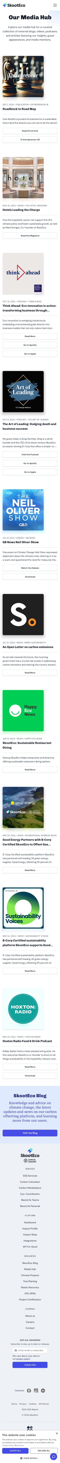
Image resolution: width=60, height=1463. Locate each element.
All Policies (44, 1404)
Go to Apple (30, 353)
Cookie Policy (7, 1445)
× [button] (57, 1433)
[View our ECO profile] (30, 1429)
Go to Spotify (30, 345)
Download (30, 576)
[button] (7, 1)
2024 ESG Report (30, 1409)
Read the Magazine (30, 235)
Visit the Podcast (30, 454)
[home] (14, 5)
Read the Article (30, 131)
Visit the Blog (30, 1132)
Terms (14, 1404)
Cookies (32, 1404)
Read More (30, 336)
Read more (19, 1445)
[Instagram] (36, 1390)
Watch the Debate (30, 568)
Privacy (23, 1404)
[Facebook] (29, 1390)
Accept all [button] (15, 1450)
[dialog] (30, 1446)
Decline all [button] (44, 1450)
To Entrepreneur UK (30, 139)
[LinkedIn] (43, 1390)
